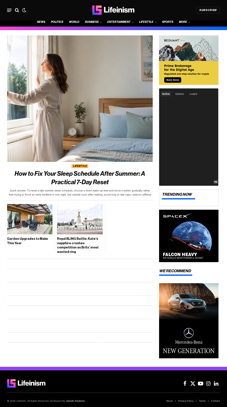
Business (92, 22)
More (183, 22)
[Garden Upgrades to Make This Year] (29, 219)
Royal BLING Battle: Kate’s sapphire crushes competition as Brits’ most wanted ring (78, 245)
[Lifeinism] (113, 10)
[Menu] (9, 10)
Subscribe (208, 10)
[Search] (17, 10)
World (74, 22)
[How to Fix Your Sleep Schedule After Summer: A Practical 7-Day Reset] (80, 98)
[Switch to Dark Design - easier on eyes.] (23, 10)
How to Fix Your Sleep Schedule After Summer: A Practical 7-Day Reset (80, 178)
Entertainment (119, 22)
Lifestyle (146, 22)
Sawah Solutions (75, 400)
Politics (57, 22)
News (41, 22)
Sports (167, 22)
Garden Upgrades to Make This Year (27, 241)
